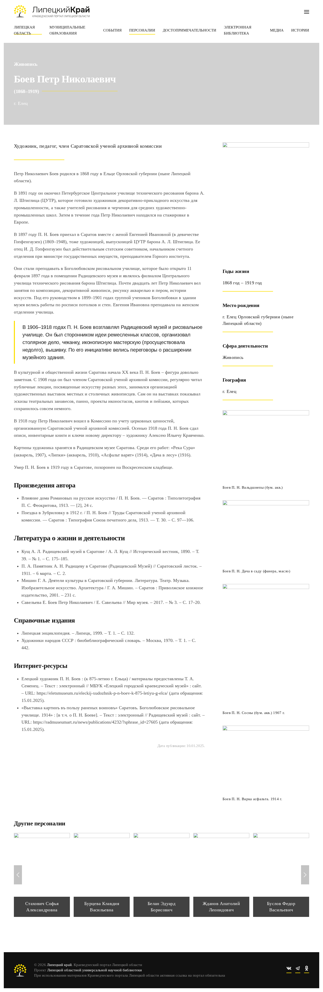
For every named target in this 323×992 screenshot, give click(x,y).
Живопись (26, 64)
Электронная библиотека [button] (237, 30)
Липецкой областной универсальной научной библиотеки (94, 970)
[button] (306, 11)
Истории (300, 30)
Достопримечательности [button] (189, 30)
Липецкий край (59, 965)
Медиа (277, 30)
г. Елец (21, 103)
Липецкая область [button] (24, 30)
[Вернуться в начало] (52, 11)
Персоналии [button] (142, 30)
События (112, 30)
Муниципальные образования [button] (67, 30)
